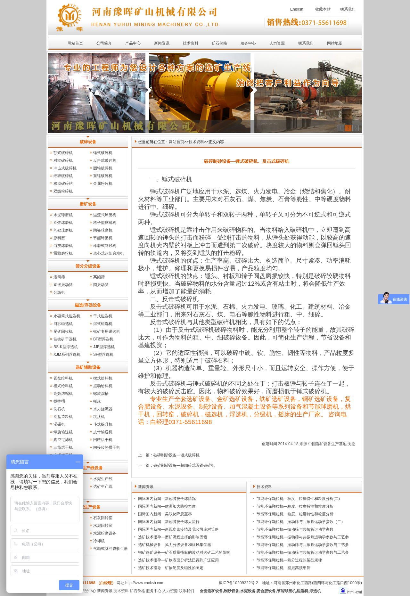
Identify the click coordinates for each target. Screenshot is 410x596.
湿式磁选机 (102, 324)
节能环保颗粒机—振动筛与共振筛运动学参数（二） (301, 521)
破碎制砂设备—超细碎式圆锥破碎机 (184, 465)
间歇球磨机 (63, 230)
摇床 (97, 401)
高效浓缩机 (63, 393)
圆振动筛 (101, 284)
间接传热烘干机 (106, 447)
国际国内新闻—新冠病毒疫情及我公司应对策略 (178, 529)
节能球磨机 (102, 238)
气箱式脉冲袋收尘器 (110, 548)
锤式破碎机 (102, 153)
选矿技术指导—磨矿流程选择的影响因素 (172, 537)
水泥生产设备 (88, 506)
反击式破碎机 (104, 160)
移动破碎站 (63, 183)
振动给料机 (102, 386)
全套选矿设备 (211, 591)
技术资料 (190, 43)
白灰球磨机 (63, 245)
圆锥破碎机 (102, 168)
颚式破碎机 (63, 153)
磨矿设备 (88, 203)
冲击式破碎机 (65, 168)
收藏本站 (323, 9)
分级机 (59, 292)
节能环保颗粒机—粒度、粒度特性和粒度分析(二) (298, 498)
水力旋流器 (102, 409)
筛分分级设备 (88, 266)
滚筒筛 (59, 277)
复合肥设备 (266, 591)
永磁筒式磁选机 (66, 316)
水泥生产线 (102, 479)
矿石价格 (219, 43)
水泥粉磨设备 (104, 533)
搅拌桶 (59, 401)
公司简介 (104, 43)
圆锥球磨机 (63, 222)
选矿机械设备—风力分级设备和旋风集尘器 (174, 545)
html (351, 592)
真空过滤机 (63, 439)
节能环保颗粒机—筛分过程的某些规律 (289, 560)
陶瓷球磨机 (102, 230)
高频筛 (99, 277)
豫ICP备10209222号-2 (238, 583)
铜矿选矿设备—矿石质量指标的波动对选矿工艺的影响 (184, 552)
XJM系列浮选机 (66, 354)
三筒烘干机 (63, 447)
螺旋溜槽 (101, 393)
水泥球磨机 (63, 215)
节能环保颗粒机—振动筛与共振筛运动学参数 (295, 529)
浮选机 (315, 591)
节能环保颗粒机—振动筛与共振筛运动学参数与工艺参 (303, 537)
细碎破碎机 (63, 176)
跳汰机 (99, 416)
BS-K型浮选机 (65, 347)
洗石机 (59, 409)
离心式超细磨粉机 (108, 253)
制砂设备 (231, 591)
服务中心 (248, 43)
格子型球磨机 (104, 222)
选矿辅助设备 (88, 367)
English (296, 9)
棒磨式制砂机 (104, 245)
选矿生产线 (102, 486)
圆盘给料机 (63, 378)
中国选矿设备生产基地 (327, 444)
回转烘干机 (102, 439)
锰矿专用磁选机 (106, 331)
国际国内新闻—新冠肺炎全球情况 (167, 498)
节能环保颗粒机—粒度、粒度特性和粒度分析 (295, 506)
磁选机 (302, 591)
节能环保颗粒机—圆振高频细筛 (283, 568)
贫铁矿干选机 (65, 339)
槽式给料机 (63, 386)
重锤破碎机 (102, 176)
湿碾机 (59, 424)
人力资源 (277, 43)
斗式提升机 (102, 424)
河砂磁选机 (63, 324)
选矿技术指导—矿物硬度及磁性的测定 (170, 568)
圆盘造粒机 (63, 416)
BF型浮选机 (103, 339)
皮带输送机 (102, 432)
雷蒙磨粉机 (63, 253)
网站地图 (334, 43)
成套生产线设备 (88, 467)
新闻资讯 (161, 43)
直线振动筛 (63, 284)
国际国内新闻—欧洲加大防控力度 (167, 506)
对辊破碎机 (63, 160)
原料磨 (59, 238)
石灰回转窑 (102, 518)
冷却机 (99, 541)
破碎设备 (88, 141)
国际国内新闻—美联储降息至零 (165, 514)
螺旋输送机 (63, 432)
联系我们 (348, 9)
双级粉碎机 (63, 191)
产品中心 (133, 43)
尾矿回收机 (63, 331)
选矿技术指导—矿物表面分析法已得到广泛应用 (178, 560)
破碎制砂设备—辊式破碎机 (176, 455)
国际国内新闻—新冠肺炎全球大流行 (169, 521)
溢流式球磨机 (104, 215)
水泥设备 (248, 591)
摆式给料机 (102, 378)
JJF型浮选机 (104, 347)
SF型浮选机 (103, 354)
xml (359, 592)
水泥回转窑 (102, 525)
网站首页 (75, 43)
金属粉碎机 (102, 183)
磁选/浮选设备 (88, 305)
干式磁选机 (102, 316)
